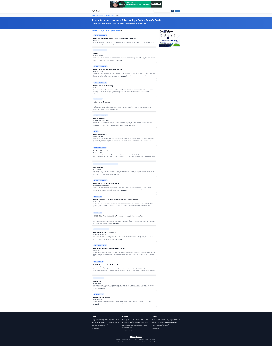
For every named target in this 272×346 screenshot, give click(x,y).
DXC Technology (99, 299)
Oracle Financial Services (101, 234)
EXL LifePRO (98, 283)
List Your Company (116, 11)
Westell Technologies (100, 267)
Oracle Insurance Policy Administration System (109, 248)
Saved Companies (127, 11)
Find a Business (146, 11)
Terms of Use (130, 342)
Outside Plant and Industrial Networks (106, 265)
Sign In (177, 11)
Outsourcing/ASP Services (101, 297)
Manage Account (137, 11)
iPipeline (97, 40)
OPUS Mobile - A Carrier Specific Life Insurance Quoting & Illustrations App (118, 216)
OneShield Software (99, 136)
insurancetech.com (149, 342)
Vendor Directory (107, 11)
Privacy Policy (120, 342)
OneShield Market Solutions (102, 151)
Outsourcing (97, 281)
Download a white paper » (128, 330)
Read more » (119, 44)
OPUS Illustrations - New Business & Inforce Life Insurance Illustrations (116, 200)
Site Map (139, 342)
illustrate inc (98, 201)
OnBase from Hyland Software (102, 120)
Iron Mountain (98, 169)
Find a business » (96, 328)
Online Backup (98, 167)
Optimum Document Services (102, 185)
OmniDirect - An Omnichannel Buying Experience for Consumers (114, 38)
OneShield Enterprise (100, 134)
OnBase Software (99, 118)
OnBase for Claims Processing (103, 86)
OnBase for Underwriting (101, 102)
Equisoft (97, 250)
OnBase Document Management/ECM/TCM (107, 69)
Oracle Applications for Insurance (104, 232)
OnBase (95, 53)
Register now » (155, 328)
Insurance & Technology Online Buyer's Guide (103, 15)
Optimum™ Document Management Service (107, 183)
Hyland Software (99, 55)
